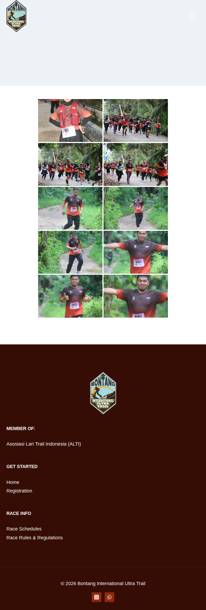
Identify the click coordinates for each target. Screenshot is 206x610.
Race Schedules (24, 529)
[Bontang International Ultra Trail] (16, 16)
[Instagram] (96, 597)
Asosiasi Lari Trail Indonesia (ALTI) (43, 444)
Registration (19, 491)
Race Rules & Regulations (34, 537)
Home (12, 482)
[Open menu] (193, 15)
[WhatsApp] (109, 597)
